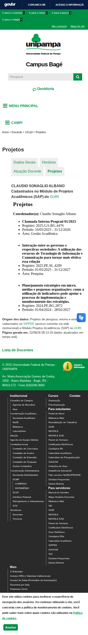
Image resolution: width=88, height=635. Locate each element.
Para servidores (59, 488)
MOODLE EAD (56, 435)
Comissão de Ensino (23, 453)
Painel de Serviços (58, 440)
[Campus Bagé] (44, 57)
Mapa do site (78, 26)
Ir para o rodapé (12, 19)
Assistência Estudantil (60, 470)
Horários (49, 162)
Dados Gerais (25, 162)
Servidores (15, 510)
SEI (50, 506)
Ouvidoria (45, 89)
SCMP (16, 479)
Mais (13, 567)
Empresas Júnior (19, 589)
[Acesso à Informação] (74, 369)
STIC (15, 506)
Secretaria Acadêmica (24, 418)
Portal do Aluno (57, 413)
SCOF (16, 492)
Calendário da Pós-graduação (64, 457)
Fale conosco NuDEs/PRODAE (65, 475)
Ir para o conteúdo (13, 12)
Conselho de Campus (21, 400)
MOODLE (53, 431)
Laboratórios (19, 431)
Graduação (54, 400)
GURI (54, 197)
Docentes (18, 514)
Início (5, 132)
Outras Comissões (22, 466)
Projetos (55, 171)
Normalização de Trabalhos (63, 422)
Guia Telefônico (57, 532)
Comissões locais (19, 444)
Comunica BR (36, 4)
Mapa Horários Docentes (61, 497)
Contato (74, 395)
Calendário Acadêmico (60, 453)
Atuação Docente (27, 171)
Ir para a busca (61, 12)
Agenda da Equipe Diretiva (24, 440)
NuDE (16, 422)
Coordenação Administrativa (24, 470)
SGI (51, 554)
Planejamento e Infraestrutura (28, 501)
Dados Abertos (56, 483)
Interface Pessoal (22, 497)
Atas (15, 409)
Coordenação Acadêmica (23, 413)
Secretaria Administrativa (25, 475)
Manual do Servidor (59, 492)
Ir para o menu (38, 12)
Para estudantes (59, 409)
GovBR (10, 4)
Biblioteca (18, 427)
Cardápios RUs (56, 536)
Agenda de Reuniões (24, 405)
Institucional (18, 395)
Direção (14, 435)
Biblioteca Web (56, 418)
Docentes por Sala (20, 584)
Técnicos (17, 519)
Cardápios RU (56, 448)
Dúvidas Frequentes (59, 479)
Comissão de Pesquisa (25, 462)
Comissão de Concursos (25, 448)
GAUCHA (53, 462)
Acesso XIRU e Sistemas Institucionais (30, 576)
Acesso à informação (70, 4)
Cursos (53, 395)
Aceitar (10, 627)
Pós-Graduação (57, 405)
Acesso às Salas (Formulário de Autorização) (33, 580)
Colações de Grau (58, 466)
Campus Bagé (44, 64)
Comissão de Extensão (25, 457)
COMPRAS (21, 483)
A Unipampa (16, 571)
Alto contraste (59, 26)
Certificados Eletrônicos (61, 444)
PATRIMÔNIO (22, 488)
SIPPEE (28, 323)
